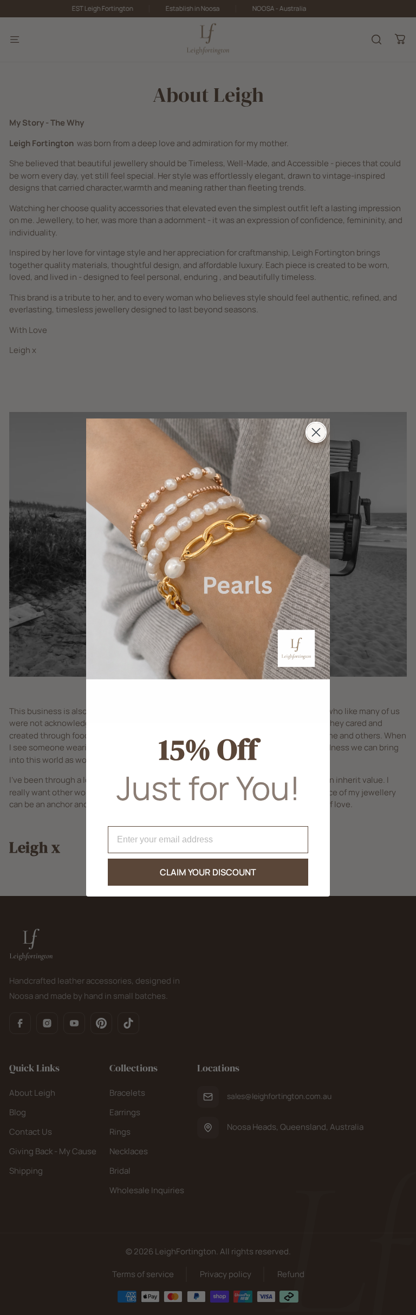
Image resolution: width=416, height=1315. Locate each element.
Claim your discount (208, 872)
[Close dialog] (316, 432)
